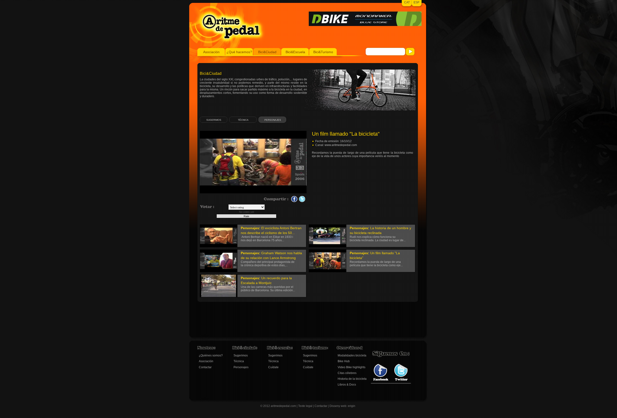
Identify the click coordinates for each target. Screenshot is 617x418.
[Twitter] (401, 379)
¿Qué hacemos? (239, 52)
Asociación (211, 52)
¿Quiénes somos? (211, 355)
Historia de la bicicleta (352, 378)
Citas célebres (347, 373)
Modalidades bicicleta (352, 355)
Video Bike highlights (351, 367)
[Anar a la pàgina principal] (227, 47)
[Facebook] (381, 379)
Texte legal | (306, 406)
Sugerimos (213, 120)
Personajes (272, 120)
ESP (416, 2)
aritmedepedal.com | (284, 406)
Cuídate (273, 367)
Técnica (243, 120)
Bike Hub (344, 361)
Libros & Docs (347, 384)
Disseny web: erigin (342, 406)
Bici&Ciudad (267, 52)
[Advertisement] (285, 322)
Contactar (205, 367)
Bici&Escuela (295, 52)
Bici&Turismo (323, 52)
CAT (407, 2)
